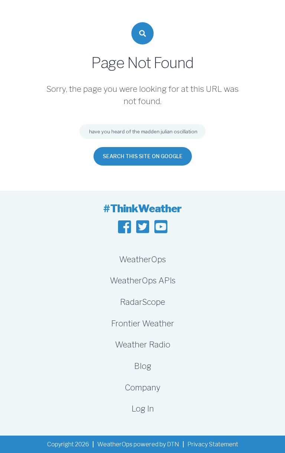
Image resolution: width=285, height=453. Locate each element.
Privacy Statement (212, 444)
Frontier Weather (142, 323)
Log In (142, 408)
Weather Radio (142, 344)
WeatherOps (142, 259)
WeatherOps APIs (143, 280)
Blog (142, 366)
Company (142, 387)
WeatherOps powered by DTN (138, 444)
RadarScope (142, 302)
